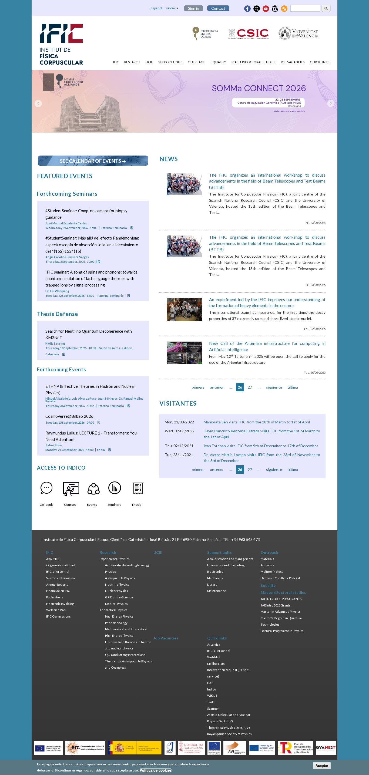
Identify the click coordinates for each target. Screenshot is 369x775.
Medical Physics (116, 603)
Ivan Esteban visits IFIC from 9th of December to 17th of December (261, 445)
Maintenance (216, 590)
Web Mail (213, 657)
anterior (217, 387)
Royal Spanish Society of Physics (229, 734)
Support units (170, 62)
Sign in (193, 8)
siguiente (274, 387)
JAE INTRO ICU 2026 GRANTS (281, 599)
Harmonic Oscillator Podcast (280, 578)
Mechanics (215, 578)
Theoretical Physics (114, 610)
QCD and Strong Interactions (125, 654)
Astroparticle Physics (120, 578)
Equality (218, 62)
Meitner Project (272, 571)
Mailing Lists (216, 663)
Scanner (213, 708)
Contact (218, 8)
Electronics (215, 571)
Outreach (196, 62)
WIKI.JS (212, 695)
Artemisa (213, 644)
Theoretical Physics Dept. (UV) (228, 727)
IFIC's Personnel (57, 571)
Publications (54, 597)
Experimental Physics (115, 559)
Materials (267, 559)
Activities (267, 565)
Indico (211, 689)
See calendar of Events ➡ (93, 161)
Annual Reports (57, 584)
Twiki (210, 702)
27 (250, 387)
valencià (172, 8)
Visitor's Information (60, 578)
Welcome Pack (56, 610)
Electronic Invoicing (60, 603)
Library (212, 584)
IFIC (116, 62)
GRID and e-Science (119, 597)
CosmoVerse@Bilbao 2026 (69, 416)
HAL (210, 683)
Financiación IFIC (58, 590)
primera (198, 387)
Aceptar (322, 766)
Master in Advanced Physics (281, 611)
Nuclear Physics (116, 590)
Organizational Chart (60, 565)
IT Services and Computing (225, 565)
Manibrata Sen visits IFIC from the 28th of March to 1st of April (257, 422)
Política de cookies (156, 770)
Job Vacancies (292, 62)
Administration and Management (230, 559)
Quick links (319, 62)
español (156, 8)
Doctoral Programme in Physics (282, 630)
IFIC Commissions (58, 616)
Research (132, 62)
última (293, 387)
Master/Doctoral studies (253, 62)
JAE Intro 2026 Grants (276, 605)
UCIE (149, 62)
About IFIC (53, 559)
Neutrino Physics (117, 584)
